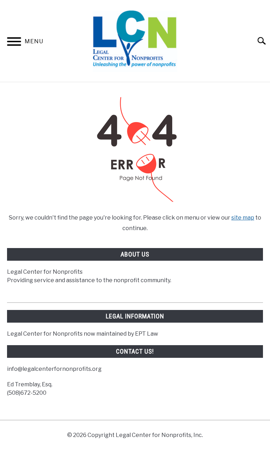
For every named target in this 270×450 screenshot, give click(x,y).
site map (242, 217)
